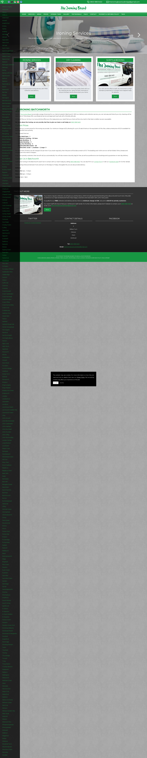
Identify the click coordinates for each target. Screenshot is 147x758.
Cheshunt (5, 189)
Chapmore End (7, 178)
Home (24, 14)
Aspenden (5, 40)
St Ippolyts (5, 611)
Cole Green (5, 208)
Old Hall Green (7, 509)
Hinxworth (5, 352)
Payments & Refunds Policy (109, 14)
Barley (4, 70)
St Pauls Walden (7, 614)
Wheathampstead (7, 724)
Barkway (5, 67)
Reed (4, 553)
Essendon (5, 252)
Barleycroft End (7, 73)
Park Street (5, 520)
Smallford (5, 597)
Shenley (4, 592)
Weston (4, 719)
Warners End (6, 689)
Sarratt (4, 586)
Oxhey (4, 517)
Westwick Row (6, 722)
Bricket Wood (6, 145)
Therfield (5, 650)
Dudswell (5, 238)
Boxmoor (5, 122)
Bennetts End (6, 100)
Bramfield (5, 131)
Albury (4, 12)
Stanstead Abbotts (8, 628)
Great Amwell (6, 291)
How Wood (5, 363)
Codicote (5, 202)
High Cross (5, 343)
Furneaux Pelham (8, 269)
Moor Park (5, 462)
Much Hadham (6, 465)
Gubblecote (6, 310)
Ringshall (5, 561)
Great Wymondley (8, 305)
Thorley (4, 653)
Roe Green (5, 564)
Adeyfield (5, 9)
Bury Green (6, 164)
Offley (4, 506)
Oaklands (5, 503)
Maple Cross (6, 448)
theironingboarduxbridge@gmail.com (124, 2)
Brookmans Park (7, 150)
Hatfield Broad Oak (8, 324)
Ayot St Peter (6, 53)
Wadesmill (5, 669)
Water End (5, 691)
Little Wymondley (7, 437)
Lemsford (5, 404)
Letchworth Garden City (9, 410)
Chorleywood (6, 197)
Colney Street (6, 216)
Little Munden (6, 432)
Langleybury (6, 399)
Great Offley (6, 302)
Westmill (5, 716)
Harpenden (5, 316)
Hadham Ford (6, 313)
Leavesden (5, 401)
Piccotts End (6, 523)
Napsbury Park (7, 470)
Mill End (4, 459)
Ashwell (4, 37)
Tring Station (6, 664)
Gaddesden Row (7, 272)
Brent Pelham (6, 139)
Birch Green (6, 106)
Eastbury (5, 241)
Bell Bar (4, 92)
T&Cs (123, 14)
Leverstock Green (7, 412)
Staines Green (6, 619)
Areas (39, 14)
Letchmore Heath (7, 407)
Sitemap (107, 257)
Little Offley (5, 434)
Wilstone (5, 741)
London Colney (7, 440)
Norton (4, 498)
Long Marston (6, 443)
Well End (5, 705)
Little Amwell (6, 418)
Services (31, 14)
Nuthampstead (7, 501)
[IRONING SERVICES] (32, 85)
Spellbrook (5, 606)
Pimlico (4, 526)
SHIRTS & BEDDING (115, 60)
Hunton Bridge (7, 368)
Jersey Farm (6, 374)
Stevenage (5, 642)
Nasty (4, 476)
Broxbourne (6, 153)
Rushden (5, 573)
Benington (5, 98)
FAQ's (86, 14)
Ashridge (5, 34)
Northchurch (6, 495)
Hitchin (4, 354)
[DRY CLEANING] (73, 85)
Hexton (4, 341)
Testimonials (76, 14)
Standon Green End (8, 625)
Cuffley (4, 227)
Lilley (3, 415)
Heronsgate (6, 330)
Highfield (5, 349)
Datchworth (6, 233)
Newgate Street (7, 484)
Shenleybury (6, 595)
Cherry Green (6, 186)
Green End (5, 307)
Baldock (4, 62)
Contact (93, 14)
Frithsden (5, 266)
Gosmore (5, 285)
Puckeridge (6, 539)
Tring (4, 661)
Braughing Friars (7, 136)
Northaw (5, 492)
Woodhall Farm (7, 744)
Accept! (56, 382)
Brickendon (5, 142)
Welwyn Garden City (8, 711)
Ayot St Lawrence (7, 51)
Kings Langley (6, 385)
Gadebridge (6, 274)
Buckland (5, 156)
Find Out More (21, 191)
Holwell (4, 360)
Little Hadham (6, 426)
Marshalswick (6, 454)
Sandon (4, 581)
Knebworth (5, 393)
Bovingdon (5, 117)
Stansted (5, 636)
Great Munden (6, 299)
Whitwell (5, 730)
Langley (4, 396)
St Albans (5, 608)
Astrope (4, 45)
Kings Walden (6, 388)
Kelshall (4, 376)
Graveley (5, 288)
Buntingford (6, 158)
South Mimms (6, 600)
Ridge (4, 559)
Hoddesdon (5, 357)
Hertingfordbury (7, 338)
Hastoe (4, 318)
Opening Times (56, 14)
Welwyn (4, 708)
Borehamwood (6, 111)
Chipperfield (6, 191)
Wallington (5, 675)
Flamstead (5, 260)
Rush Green (6, 570)
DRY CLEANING (73, 60)
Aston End (5, 42)
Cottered (5, 219)
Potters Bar (5, 534)
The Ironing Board (25, 114)
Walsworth (5, 677)
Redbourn (5, 550)
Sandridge (5, 584)
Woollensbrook (7, 746)
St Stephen (5, 617)
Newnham (5, 487)
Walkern (5, 672)
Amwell (4, 20)
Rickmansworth (7, 556)
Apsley (4, 29)
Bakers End (5, 59)
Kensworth (5, 379)
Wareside (5, 686)
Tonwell (4, 658)
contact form (98, 161)
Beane (4, 87)
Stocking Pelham (7, 644)
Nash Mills (5, 473)
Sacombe (5, 575)
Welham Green (7, 702)
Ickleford (5, 371)
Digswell (5, 236)
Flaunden (5, 263)
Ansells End (5, 23)
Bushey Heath (6, 169)
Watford (4, 697)
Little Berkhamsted (8, 421)
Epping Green (6, 249)
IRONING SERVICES (32, 60)
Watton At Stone (7, 700)
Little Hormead (7, 429)
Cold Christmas (6, 205)
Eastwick (5, 244)
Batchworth (6, 75)
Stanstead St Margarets (9, 633)
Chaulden (5, 183)
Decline (62, 382)
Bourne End (6, 114)
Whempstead (6, 727)
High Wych (5, 346)
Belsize (4, 95)
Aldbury (4, 15)
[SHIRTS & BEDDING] (115, 85)
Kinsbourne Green (8, 390)
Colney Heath (6, 214)
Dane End (5, 230)
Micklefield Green (7, 457)
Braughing (5, 133)
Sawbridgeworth (7, 589)
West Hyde (5, 713)
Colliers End (6, 211)
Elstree (4, 247)
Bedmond (5, 89)
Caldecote (5, 175)
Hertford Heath (7, 335)
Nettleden (5, 479)
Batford (4, 78)
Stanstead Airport (7, 631)
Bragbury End (6, 128)
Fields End (5, 258)
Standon (5, 622)
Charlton (5, 180)
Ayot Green (5, 48)
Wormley (5, 752)
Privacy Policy (81, 377)
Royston (4, 567)
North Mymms (6, 490)
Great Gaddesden (7, 294)
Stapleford (5, 639)
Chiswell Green (7, 194)
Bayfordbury (6, 84)
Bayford (4, 81)
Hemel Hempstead (8, 327)
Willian (4, 738)
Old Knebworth (7, 515)
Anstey (4, 26)
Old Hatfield (6, 512)
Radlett (4, 545)
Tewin (4, 647)
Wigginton (5, 735)
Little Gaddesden (7, 423)
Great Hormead (7, 296)
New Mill (5, 481)
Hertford (5, 332)
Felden (4, 255)
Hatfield (4, 321)
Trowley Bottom (7, 666)
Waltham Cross (6, 680)
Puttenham (6, 542)
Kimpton (5, 382)
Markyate (5, 451)
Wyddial (4, 755)
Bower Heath (6, 120)
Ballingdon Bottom (8, 64)
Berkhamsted (6, 103)
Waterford (5, 694)
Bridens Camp (6, 147)
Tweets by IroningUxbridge (32, 223)
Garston (4, 277)
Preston (4, 537)
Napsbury (5, 468)
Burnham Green (7, 161)
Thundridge (6, 655)
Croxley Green (6, 225)
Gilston (4, 280)
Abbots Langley (7, 6)
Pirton (4, 528)
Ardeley (4, 31)
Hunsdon (5, 365)
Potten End (5, 531)
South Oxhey (6, 603)
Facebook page (114, 161)
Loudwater (5, 446)
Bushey (4, 167)
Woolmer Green (7, 749)
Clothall (4, 200)
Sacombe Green (7, 578)
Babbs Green (6, 56)
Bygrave (4, 172)
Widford (4, 733)
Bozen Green (6, 125)
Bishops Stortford (7, 109)
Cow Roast (5, 222)
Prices (46, 14)
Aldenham (5, 17)
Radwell (4, 548)
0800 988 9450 (96, 2)
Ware (4, 683)
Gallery (66, 14)
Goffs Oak (5, 283)
